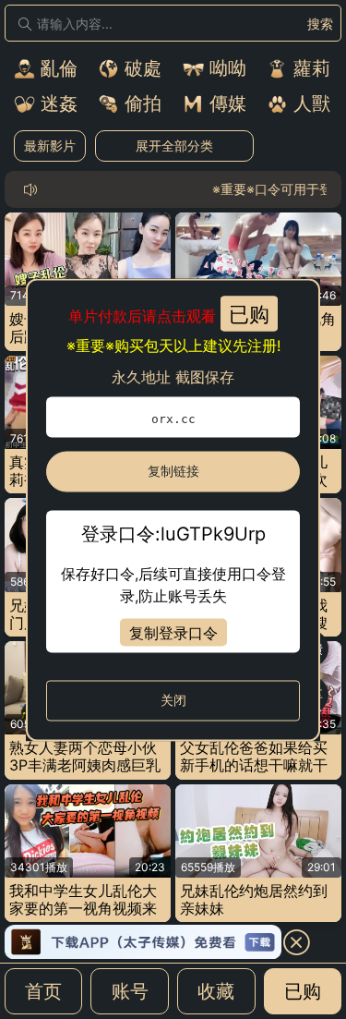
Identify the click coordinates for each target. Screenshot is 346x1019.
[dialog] (173, 509)
